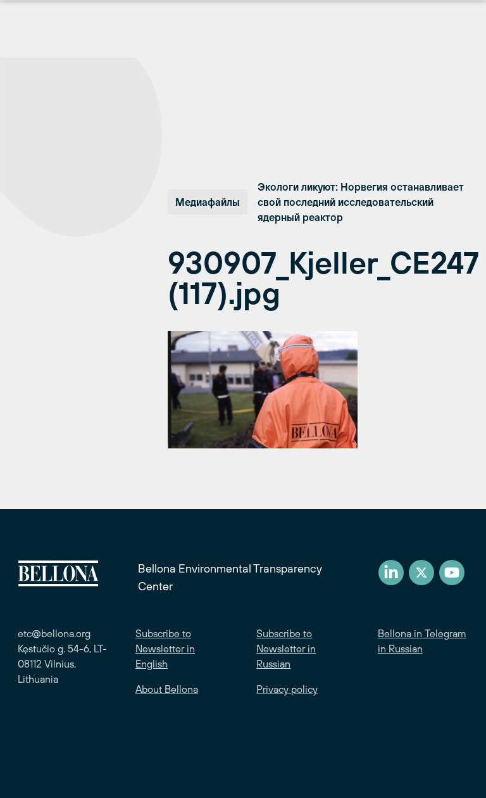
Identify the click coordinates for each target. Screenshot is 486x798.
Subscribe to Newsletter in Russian (286, 648)
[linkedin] (391, 572)
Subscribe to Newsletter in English (165, 648)
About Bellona (166, 689)
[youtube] (451, 572)
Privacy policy (287, 689)
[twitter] (421, 572)
